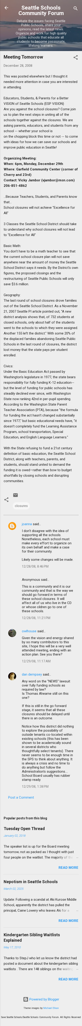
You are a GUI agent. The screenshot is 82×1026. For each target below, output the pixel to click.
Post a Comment (21, 797)
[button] (75, 58)
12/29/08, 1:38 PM (35, 786)
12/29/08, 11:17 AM (36, 661)
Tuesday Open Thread (24, 828)
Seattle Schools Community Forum (41, 10)
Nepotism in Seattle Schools (31, 881)
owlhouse (29, 631)
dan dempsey (32, 674)
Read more (68, 868)
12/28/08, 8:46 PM (35, 566)
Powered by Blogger (43, 999)
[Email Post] (15, 497)
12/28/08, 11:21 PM (36, 618)
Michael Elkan (51, 1008)
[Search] (75, 9)
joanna (27, 524)
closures (21, 506)
